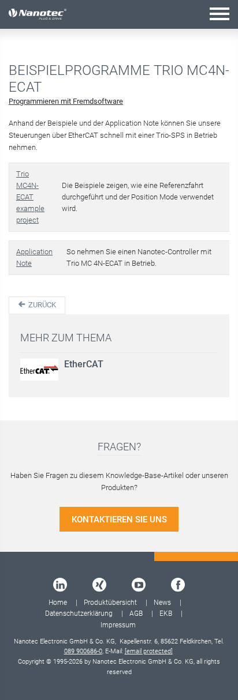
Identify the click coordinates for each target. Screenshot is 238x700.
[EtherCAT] (39, 370)
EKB (165, 613)
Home (58, 603)
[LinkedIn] (60, 585)
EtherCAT (83, 364)
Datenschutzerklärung (79, 613)
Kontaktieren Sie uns (119, 519)
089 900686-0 (83, 651)
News (162, 603)
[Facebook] (178, 585)
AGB (136, 613)
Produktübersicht (110, 603)
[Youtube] (139, 585)
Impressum (118, 625)
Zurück (41, 304)
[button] (219, 13)
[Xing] (99, 585)
